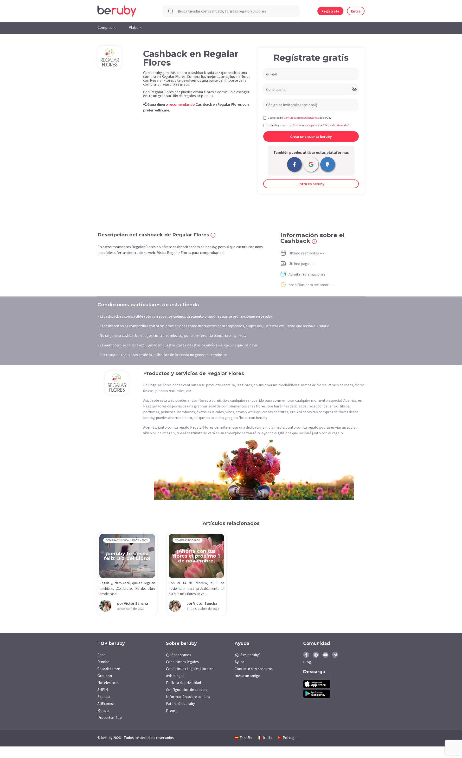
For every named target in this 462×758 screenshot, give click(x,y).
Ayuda (239, 661)
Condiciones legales (182, 661)
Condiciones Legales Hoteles (189, 668)
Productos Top (109, 717)
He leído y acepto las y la (308, 125)
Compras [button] (104, 27)
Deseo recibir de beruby (299, 117)
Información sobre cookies (188, 696)
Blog (307, 661)
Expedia (103, 696)
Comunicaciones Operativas (301, 117)
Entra (355, 11)
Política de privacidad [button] (335, 125)
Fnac (101, 654)
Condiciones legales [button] (305, 125)
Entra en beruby (311, 183)
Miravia (103, 710)
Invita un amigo (247, 675)
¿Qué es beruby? (247, 654)
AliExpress (106, 703)
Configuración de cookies (186, 689)
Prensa (172, 710)
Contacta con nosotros (254, 668)
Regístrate (330, 11)
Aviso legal (175, 675)
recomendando (182, 104)
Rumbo (103, 661)
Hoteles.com (108, 682)
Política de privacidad (183, 682)
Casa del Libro (108, 668)
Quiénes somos (178, 654)
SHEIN (102, 689)
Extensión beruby (180, 703)
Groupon (104, 675)
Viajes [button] (133, 27)
